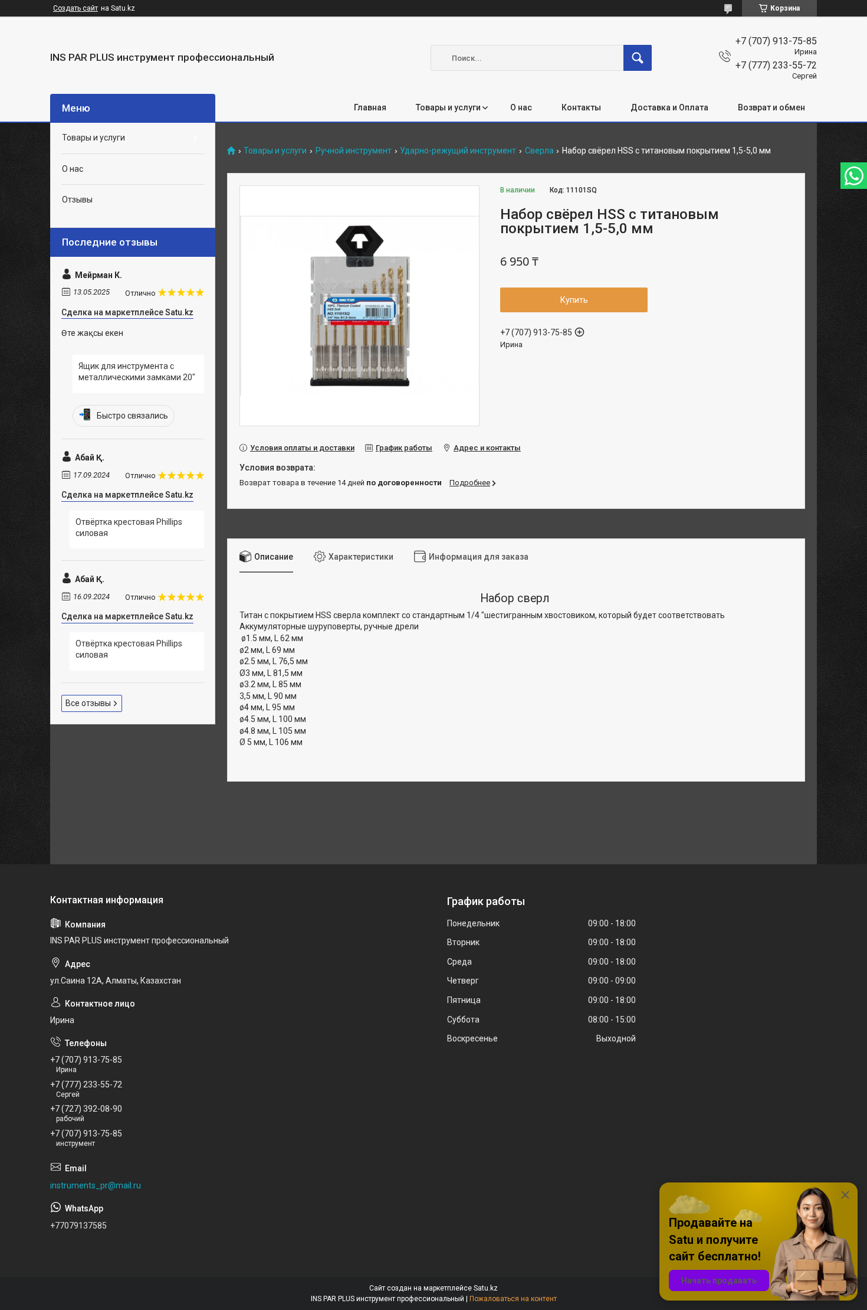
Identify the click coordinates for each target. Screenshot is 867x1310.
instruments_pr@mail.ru (95, 1185)
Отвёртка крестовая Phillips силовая (128, 527)
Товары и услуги (448, 107)
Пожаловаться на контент (513, 1299)
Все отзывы (88, 703)
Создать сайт (75, 8)
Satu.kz (486, 1288)
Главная (370, 107)
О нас (521, 107)
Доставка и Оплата (669, 107)
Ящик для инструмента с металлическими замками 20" (136, 372)
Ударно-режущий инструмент (458, 150)
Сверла (539, 150)
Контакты (581, 107)
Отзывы (77, 199)
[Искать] (637, 58)
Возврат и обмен (771, 107)
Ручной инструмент (354, 150)
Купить (574, 300)
